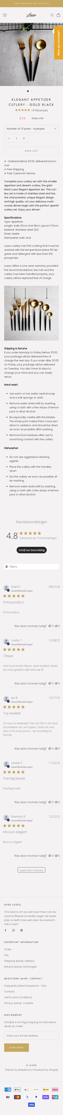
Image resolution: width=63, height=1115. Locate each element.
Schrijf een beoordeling (32, 550)
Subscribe (16, 1047)
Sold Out (31, 151)
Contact (9, 991)
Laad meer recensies (31, 870)
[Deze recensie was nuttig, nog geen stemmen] (50, 626)
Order (7, 949)
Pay (6, 955)
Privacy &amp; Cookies (18, 1003)
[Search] (52, 14)
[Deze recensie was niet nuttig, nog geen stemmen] (56, 626)
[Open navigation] (5, 15)
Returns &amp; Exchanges (20, 966)
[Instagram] (13, 930)
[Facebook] (5, 930)
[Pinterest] (21, 930)
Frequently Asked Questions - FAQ (25, 986)
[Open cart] (58, 15)
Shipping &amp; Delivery (19, 961)
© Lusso (31, 1065)
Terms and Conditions (18, 997)
